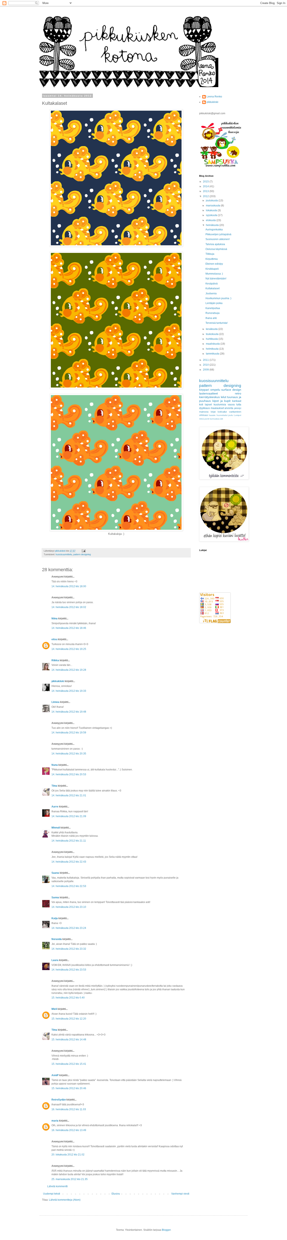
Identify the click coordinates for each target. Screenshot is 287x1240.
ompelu (215, 389)
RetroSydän (58, 1099)
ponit (206, 419)
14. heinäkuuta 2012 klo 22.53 (68, 886)
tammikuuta (213, 353)
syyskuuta (212, 215)
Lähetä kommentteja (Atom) (64, 1199)
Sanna (55, 897)
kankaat (236, 401)
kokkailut (222, 411)
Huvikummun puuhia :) (218, 298)
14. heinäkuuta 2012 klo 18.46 (68, 628)
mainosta (203, 411)
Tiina (54, 785)
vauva (231, 404)
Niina (54, 618)
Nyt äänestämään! (215, 278)
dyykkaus (204, 408)
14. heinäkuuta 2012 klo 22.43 (68, 861)
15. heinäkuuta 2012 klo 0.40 (68, 997)
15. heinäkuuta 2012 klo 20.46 (68, 1088)
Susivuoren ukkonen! (217, 239)
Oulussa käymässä (216, 249)
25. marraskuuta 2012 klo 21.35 (69, 1179)
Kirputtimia (211, 259)
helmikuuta (212, 348)
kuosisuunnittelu (64, 554)
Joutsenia (211, 293)
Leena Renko (214, 96)
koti (201, 404)
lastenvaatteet (208, 393)
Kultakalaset (212, 288)
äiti (221, 419)
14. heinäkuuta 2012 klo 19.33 (68, 690)
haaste (212, 415)
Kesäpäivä (211, 283)
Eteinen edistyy (214, 263)
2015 (206, 181)
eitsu (54, 639)
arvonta (229, 408)
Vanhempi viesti (180, 1193)
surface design (231, 389)
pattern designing (82, 554)
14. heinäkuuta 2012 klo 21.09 (68, 816)
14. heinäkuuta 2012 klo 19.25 (68, 649)
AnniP (55, 1075)
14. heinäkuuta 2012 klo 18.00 (68, 586)
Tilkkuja (209, 253)
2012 (206, 196)
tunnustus (215, 419)
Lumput (237, 415)
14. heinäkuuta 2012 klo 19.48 (68, 711)
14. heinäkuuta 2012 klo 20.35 (68, 753)
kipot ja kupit (221, 400)
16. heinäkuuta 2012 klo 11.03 (68, 1109)
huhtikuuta (212, 338)
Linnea (55, 702)
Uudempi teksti (51, 1193)
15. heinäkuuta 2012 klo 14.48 (68, 1039)
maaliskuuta (213, 343)
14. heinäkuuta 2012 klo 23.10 (68, 906)
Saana (55, 872)
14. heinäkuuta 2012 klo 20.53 (68, 774)
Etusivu (116, 1193)
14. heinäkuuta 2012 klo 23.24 (68, 928)
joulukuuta (212, 200)
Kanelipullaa (212, 308)
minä (201, 419)
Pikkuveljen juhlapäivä (218, 234)
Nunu (54, 764)
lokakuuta (212, 210)
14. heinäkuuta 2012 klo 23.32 (68, 948)
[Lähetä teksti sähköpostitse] (83, 551)
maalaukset (217, 408)
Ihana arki (211, 318)
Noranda (56, 939)
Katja (54, 918)
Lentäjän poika (213, 303)
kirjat (213, 411)
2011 (206, 359)
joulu (230, 415)
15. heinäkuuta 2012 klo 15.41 (68, 1063)
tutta (238, 404)
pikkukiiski (57, 681)
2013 (206, 191)
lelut (223, 397)
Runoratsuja (212, 313)
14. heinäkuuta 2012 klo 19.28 (68, 669)
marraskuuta (213, 205)
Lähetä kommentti (57, 1186)
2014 (206, 186)
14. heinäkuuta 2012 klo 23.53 (68, 969)
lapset (208, 404)
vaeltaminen (235, 411)
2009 (206, 369)
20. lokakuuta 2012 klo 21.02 (67, 1154)
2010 (206, 364)
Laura (54, 960)
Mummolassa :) (214, 273)
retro (238, 393)
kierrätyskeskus (209, 397)
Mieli (54, 1009)
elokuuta (211, 220)
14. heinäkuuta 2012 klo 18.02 (68, 607)
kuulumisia (220, 404)
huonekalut (222, 415)
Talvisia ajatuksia (215, 244)
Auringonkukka (214, 229)
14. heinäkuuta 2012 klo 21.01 (68, 795)
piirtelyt (237, 408)
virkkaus (203, 415)
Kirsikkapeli (212, 268)
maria (54, 1120)
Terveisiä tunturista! (216, 322)
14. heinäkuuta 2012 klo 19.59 (68, 732)
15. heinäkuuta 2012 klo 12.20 (68, 1018)
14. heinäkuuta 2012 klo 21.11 (68, 840)
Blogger (166, 1229)
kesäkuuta (212, 329)
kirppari (204, 389)
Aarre (54, 806)
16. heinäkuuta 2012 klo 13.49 (68, 1130)
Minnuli (55, 827)
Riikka (55, 660)
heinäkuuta (212, 225)
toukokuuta (212, 334)
